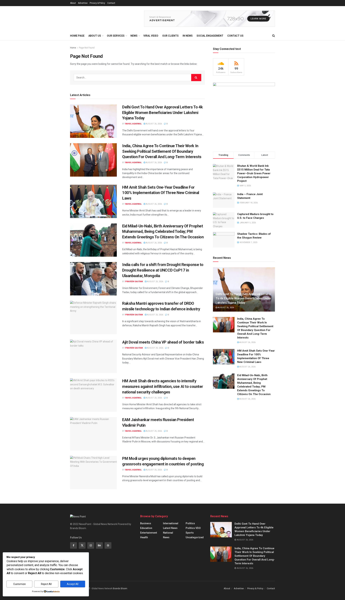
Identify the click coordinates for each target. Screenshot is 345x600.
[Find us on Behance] (99, 545)
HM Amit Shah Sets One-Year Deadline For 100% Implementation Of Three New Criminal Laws (160, 193)
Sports (190, 532)
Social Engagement (210, 35)
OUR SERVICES (116, 35)
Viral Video (150, 35)
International (170, 523)
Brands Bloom (120, 588)
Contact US (235, 35)
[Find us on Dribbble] (108, 545)
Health (144, 537)
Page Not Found (87, 47)
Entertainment (148, 532)
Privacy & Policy (97, 3)
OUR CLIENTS (170, 35)
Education (146, 528)
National (168, 532)
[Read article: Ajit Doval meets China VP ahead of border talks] (93, 356)
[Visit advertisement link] (209, 19)
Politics (190, 523)
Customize (19, 584)
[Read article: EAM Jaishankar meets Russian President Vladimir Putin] (93, 433)
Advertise (83, 3)
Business (145, 523)
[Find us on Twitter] (82, 545)
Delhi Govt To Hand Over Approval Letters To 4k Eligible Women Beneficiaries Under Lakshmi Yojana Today (162, 112)
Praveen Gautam (134, 281)
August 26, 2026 (153, 124)
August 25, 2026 (154, 281)
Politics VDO (193, 528)
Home (73, 47)
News (166, 537)
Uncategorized (195, 537)
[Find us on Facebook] (73, 545)
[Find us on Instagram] (90, 545)
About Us (94, 35)
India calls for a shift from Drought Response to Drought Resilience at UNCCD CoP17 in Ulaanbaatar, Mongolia (162, 270)
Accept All (72, 584)
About (73, 3)
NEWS (133, 35)
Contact (111, 3)
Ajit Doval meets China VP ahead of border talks (163, 342)
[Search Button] (273, 35)
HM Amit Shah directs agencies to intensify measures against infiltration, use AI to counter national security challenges (162, 386)
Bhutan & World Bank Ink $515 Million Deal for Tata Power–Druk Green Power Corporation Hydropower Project (253, 173)
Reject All (46, 584)
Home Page (77, 35)
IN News (188, 35)
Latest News (170, 528)
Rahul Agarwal (133, 124)
